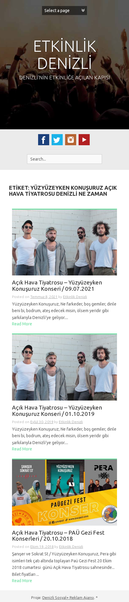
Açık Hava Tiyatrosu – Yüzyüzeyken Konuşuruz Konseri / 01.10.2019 (57, 410)
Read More (22, 323)
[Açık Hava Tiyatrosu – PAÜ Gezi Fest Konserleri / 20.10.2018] (64, 492)
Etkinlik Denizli (75, 297)
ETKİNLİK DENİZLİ (64, 54)
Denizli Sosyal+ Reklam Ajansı (68, 597)
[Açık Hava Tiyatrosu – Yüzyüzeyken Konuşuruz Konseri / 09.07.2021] (64, 242)
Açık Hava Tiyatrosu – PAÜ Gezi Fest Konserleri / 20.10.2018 (58, 536)
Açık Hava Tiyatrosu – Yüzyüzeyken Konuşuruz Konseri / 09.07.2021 (57, 285)
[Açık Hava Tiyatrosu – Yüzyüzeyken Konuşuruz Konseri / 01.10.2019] (64, 367)
